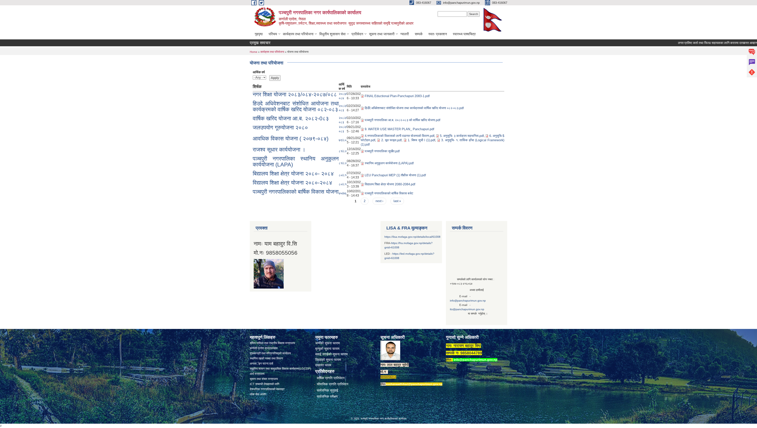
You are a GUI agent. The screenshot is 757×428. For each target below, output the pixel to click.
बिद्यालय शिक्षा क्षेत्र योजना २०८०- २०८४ (293, 174)
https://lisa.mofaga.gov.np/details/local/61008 (412, 236)
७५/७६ (343, 193)
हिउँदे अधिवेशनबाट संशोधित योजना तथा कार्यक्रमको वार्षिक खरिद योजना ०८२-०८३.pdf (414, 108)
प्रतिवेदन (357, 34)
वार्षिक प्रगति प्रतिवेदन (331, 378)
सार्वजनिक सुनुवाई (327, 390)
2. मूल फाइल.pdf (391, 140)
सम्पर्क (418, 34)
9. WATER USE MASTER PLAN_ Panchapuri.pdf (399, 129)
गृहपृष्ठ (259, 34)
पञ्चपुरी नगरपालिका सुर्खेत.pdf (382, 151)
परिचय (273, 34)
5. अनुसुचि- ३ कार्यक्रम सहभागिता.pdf (462, 135)
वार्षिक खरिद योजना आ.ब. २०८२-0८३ (291, 118)
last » (397, 201)
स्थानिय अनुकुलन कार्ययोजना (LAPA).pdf (389, 163)
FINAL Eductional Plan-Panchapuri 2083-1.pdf (397, 96)
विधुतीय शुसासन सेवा (332, 34)
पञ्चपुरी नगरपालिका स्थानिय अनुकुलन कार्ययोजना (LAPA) (296, 162)
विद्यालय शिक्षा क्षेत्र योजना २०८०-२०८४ (292, 183)
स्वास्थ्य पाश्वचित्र (464, 34)
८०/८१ (343, 175)
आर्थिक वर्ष (259, 72)
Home (253, 51)
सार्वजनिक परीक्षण (327, 396)
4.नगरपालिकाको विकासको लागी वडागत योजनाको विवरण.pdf (399, 135)
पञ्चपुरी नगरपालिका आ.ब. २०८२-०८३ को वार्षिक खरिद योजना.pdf (402, 120)
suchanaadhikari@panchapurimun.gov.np (414, 384)
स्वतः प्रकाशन (437, 34)
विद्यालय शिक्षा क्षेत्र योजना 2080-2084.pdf (390, 184)
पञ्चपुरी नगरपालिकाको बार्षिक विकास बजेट (389, 193)
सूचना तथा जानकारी (381, 34)
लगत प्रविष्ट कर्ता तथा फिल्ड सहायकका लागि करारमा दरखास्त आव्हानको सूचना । (702, 43)
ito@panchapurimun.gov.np (467, 309)
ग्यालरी (404, 34)
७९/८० (343, 140)
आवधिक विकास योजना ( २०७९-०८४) (290, 139)
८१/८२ (343, 151)
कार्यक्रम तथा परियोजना (298, 34)
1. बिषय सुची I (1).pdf (421, 140)
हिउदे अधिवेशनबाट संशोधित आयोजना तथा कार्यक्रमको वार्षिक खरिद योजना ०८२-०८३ (296, 106)
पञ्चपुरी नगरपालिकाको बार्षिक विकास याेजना (295, 192)
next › (379, 201)
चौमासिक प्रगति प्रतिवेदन (332, 384)
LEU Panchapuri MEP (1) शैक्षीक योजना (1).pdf (395, 175)
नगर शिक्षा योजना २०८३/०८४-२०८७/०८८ (295, 94)
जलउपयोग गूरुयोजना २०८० (280, 127)
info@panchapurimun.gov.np (468, 300)
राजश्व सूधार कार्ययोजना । (279, 150)
